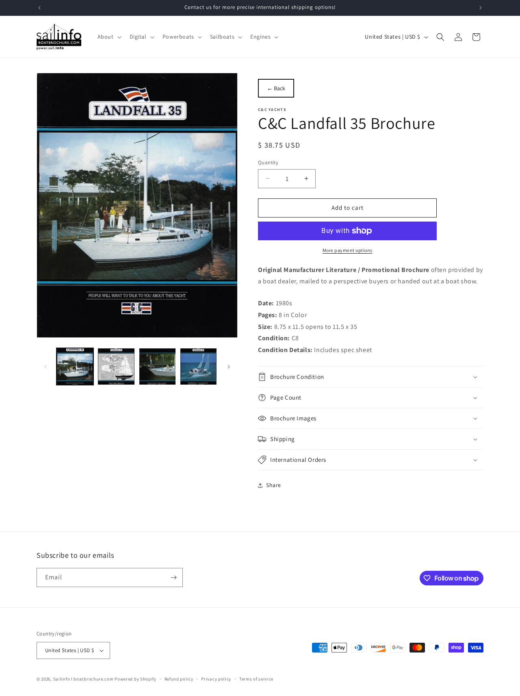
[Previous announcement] (39, 7)
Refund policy (179, 679)
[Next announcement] (481, 7)
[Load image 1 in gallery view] (74, 366)
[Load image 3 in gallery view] (157, 366)
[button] (109, 36)
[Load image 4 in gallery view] (198, 366)
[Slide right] (229, 367)
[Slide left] (45, 367)
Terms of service (256, 679)
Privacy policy (216, 679)
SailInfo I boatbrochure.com (83, 679)
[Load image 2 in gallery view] (116, 366)
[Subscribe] (173, 577)
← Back (276, 88)
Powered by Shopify (135, 679)
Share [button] (273, 485)
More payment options (348, 250)
